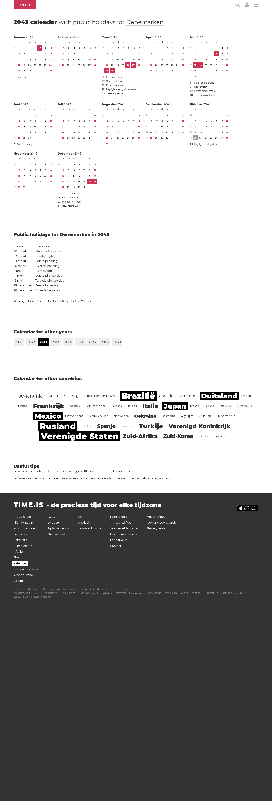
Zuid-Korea (178, 436)
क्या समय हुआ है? (51, 593)
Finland (23, 405)
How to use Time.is (123, 534)
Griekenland (95, 406)
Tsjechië (127, 426)
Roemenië (227, 416)
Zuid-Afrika (140, 436)
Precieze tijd (22, 517)
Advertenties (156, 517)
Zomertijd (21, 540)
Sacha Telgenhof (64, 301)
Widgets (54, 522)
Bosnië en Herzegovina (101, 395)
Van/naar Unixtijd (90, 528)
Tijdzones (20, 534)
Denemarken (145, 22)
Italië (150, 406)
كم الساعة (107, 593)
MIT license (85, 301)
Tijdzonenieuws (59, 528)
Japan (175, 406)
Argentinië (31, 396)
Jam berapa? (172, 593)
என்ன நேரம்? (240, 593)
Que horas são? (154, 593)
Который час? (136, 593)
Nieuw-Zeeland (98, 416)
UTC (80, 517)
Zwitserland (222, 436)
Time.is (24, 4)
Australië (56, 396)
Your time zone (24, 528)
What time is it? (22, 593)
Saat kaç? (226, 593)
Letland (209, 405)
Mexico (47, 416)
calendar (89, 22)
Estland (246, 395)
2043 (29, 37)
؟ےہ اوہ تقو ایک (21, 596)
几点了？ (38, 593)
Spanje (106, 426)
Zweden (204, 436)
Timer (18, 557)
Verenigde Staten (80, 436)
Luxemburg (244, 405)
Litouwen (226, 405)
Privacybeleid (156, 528)
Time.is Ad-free (120, 522)
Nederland (74, 416)
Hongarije (116, 405)
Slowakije (86, 426)
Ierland (132, 405)
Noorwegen (121, 416)
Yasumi (42, 301)
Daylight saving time (117, 89)
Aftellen (19, 551)
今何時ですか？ (211, 593)
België (76, 396)
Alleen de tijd (23, 546)
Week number (24, 575)
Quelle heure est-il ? (89, 593)
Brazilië (138, 396)
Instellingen (118, 517)
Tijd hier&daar (23, 522)
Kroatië (194, 405)
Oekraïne (145, 416)
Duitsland (219, 396)
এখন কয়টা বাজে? (120, 593)
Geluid (18, 581)
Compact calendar (27, 569)
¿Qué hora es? (68, 593)
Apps (51, 517)
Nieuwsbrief (56, 534)
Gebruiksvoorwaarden (162, 522)
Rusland (58, 426)
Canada (166, 396)
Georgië (75, 405)
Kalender (19, 563)
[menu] (256, 5)
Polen (186, 416)
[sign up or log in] (247, 6)
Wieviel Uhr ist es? (191, 593)
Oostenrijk (168, 416)
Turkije (151, 426)
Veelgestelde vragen (124, 528)
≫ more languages (40, 596)
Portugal (205, 416)
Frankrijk (49, 406)
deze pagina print (162, 478)
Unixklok (84, 522)
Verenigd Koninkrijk (200, 426)
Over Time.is (119, 540)
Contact (115, 546)
